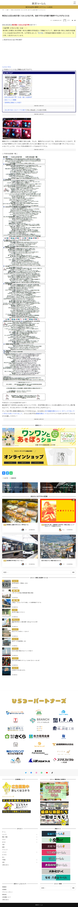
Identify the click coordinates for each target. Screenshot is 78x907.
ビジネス (4, 854)
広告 (3, 862)
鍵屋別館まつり (41, 413)
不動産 (3, 859)
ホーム (3, 832)
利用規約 (4, 889)
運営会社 (4, 894)
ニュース (4, 834)
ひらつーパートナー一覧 (8, 796)
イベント (4, 852)
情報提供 (4, 887)
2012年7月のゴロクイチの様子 (15, 110)
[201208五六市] (17, 85)
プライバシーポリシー (7, 892)
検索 (73, 572)
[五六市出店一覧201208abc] (24, 277)
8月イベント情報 (10, 100)
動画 (3, 847)
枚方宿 (40, 33)
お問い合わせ (5, 865)
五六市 (6, 478)
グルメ (3, 839)
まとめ (3, 842)
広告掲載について (6, 897)
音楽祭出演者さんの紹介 (13, 102)
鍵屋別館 (13, 478)
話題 (75, 20)
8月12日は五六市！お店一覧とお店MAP (18, 97)
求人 (3, 857)
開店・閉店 (5, 837)
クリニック (5, 849)
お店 (3, 844)
